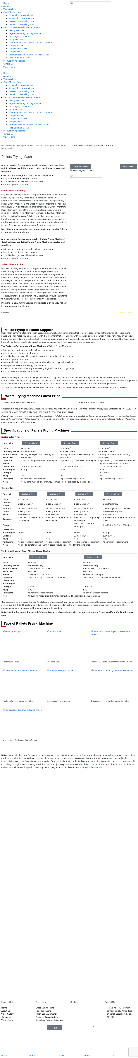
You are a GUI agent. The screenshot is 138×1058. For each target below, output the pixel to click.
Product (60, 1055)
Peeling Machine (16, 30)
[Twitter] (96, 1029)
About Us (7, 6)
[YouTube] (96, 1032)
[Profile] (32, 1049)
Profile (32, 1055)
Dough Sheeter (15, 51)
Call (113, 1055)
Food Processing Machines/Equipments (21, 27)
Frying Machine (15, 39)
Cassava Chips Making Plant (21, 21)
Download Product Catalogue (49, 1019)
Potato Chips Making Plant (20, 15)
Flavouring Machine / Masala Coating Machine (30, 42)
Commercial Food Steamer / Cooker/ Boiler (28, 54)
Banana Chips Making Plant (21, 18)
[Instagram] (96, 1035)
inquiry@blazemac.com (92, 767)
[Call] (115, 1049)
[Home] (4, 1049)
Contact (87, 1055)
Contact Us (8, 63)
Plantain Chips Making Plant (21, 24)
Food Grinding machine (19, 57)
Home (6, 2)
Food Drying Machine (18, 36)
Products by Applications (14, 60)
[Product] (60, 1049)
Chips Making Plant (12, 12)
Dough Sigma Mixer (17, 48)
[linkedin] (96, 1038)
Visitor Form (9, 66)
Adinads (27, 1035)
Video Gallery (9, 9)
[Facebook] (96, 1026)
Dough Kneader (15, 45)
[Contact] (87, 1049)
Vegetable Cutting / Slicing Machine (24, 33)
